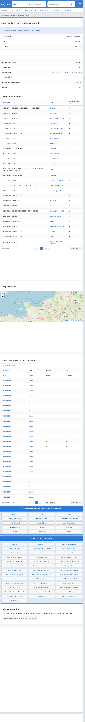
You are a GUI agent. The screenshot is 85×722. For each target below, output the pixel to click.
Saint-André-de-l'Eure (69, 544)
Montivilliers (42, 532)
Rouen (52, 169)
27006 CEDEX (6, 406)
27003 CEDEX (6, 390)
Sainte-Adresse (42, 557)
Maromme (53, 196)
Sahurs (14, 544)
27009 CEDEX (6, 421)
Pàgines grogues (15, 10)
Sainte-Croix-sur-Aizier (14, 561)
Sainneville (41, 544)
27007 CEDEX (6, 411)
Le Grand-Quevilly (56, 180)
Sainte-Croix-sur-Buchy (41, 561)
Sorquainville (42, 596)
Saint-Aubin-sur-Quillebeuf (14, 553)
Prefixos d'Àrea (30, 10)
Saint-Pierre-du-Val (69, 583)
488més (78, 72)
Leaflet (70, 321)
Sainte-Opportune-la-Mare (14, 566)
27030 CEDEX (6, 492)
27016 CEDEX (6, 446)
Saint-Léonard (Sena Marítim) (42, 574)
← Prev (36, 248)
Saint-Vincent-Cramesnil (69, 592)
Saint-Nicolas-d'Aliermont (41, 579)
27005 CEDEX (6, 401)
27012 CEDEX (6, 431)
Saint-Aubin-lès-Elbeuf (69, 548)
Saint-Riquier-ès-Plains (41, 587)
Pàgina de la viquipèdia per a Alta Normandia (21, 618)
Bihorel (52, 221)
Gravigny (53, 164)
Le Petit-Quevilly (56, 191)
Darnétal (53, 201)
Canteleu (69, 532)
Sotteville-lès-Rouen (57, 226)
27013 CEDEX (6, 436)
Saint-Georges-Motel (14, 570)
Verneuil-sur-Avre (56, 133)
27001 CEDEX (59, 72)
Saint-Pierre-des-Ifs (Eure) (41, 583)
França (14, 15)
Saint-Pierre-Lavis (14, 587)
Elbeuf (52, 236)
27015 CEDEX (6, 441)
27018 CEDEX (6, 456)
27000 (52, 72)
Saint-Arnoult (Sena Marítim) (41, 548)
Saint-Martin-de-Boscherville (69, 574)
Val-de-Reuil (54, 113)
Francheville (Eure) (56, 128)
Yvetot (52, 206)
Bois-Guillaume (55, 216)
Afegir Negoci (68, 10)
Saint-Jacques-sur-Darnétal (69, 570)
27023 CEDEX (6, 477)
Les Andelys (54, 159)
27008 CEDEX (6, 416)
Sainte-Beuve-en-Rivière (69, 557)
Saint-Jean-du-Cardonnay (14, 574)
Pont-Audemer (55, 153)
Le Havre (53, 175)
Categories (56, 10)
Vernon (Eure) (55, 138)
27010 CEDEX (6, 426)
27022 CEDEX (6, 472)
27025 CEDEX (6, 482)
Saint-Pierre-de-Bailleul (69, 579)
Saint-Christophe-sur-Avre (41, 553)
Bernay (52, 143)
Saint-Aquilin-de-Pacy (57, 118)
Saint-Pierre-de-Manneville (14, 583)
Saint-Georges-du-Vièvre (69, 566)
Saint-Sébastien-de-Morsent (14, 592)
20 (47, 502)
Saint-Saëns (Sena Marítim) (69, 587)
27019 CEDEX (6, 461)
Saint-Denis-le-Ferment (14, 557)
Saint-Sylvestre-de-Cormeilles (42, 592)
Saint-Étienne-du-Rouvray (69, 518)
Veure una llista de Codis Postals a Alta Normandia (21, 30)
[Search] (71, 4)
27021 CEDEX (6, 466)
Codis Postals (44, 10)
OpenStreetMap (78, 321)
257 (80, 87)
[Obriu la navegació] (79, 4)
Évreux (52, 108)
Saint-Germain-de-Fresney (42, 570)
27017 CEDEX (6, 451)
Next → (47, 248)
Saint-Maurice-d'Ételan (14, 579)
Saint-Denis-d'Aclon (69, 553)
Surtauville (14, 600)
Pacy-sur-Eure (55, 123)
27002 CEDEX (70, 72)
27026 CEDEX (6, 487)
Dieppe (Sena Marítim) (57, 211)
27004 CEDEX (6, 396)
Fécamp (52, 231)
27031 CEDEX (6, 497)
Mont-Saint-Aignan (56, 185)
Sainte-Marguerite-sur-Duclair (69, 561)
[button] (2, 293)
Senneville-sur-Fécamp (14, 596)
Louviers (53, 148)
